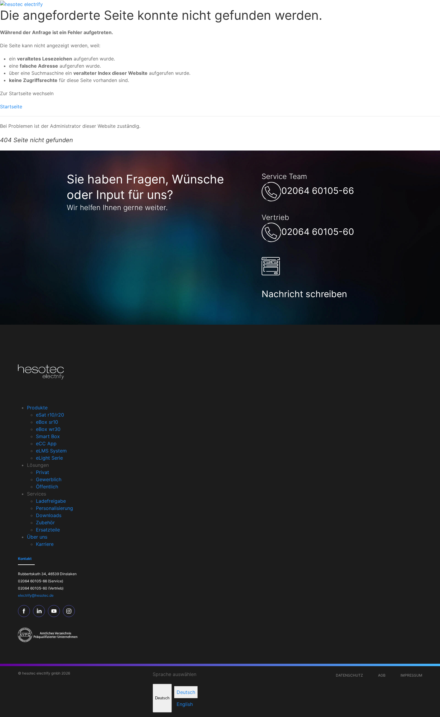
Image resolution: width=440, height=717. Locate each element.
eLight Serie (49, 458)
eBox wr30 (48, 429)
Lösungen (38, 465)
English (185, 704)
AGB (382, 675)
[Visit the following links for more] (25, 611)
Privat (42, 472)
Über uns (37, 537)
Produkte (37, 408)
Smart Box (48, 436)
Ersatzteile (48, 530)
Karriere (45, 544)
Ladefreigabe (51, 501)
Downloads (48, 515)
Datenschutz (349, 675)
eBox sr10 (47, 422)
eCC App (46, 443)
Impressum (411, 675)
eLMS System (51, 451)
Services (36, 494)
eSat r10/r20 (50, 415)
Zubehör (45, 522)
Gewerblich (48, 479)
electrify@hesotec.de (36, 595)
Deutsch (162, 698)
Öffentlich (47, 487)
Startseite (11, 107)
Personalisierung (54, 508)
